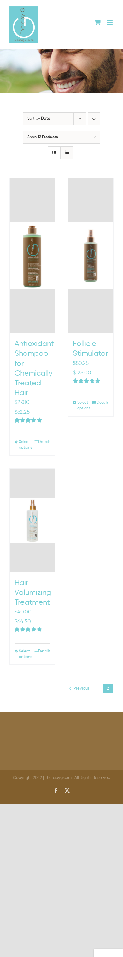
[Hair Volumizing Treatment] (32, 520)
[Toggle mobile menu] (110, 22)
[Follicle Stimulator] (90, 255)
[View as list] (67, 153)
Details (44, 442)
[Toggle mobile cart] (97, 22)
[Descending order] (94, 118)
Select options (25, 445)
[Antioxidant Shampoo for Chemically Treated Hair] (32, 255)
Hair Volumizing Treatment (33, 592)
